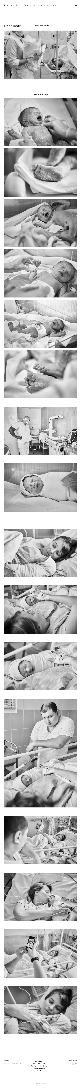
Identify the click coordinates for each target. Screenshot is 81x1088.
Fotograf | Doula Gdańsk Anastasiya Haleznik (30, 5)
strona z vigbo (40, 1083)
